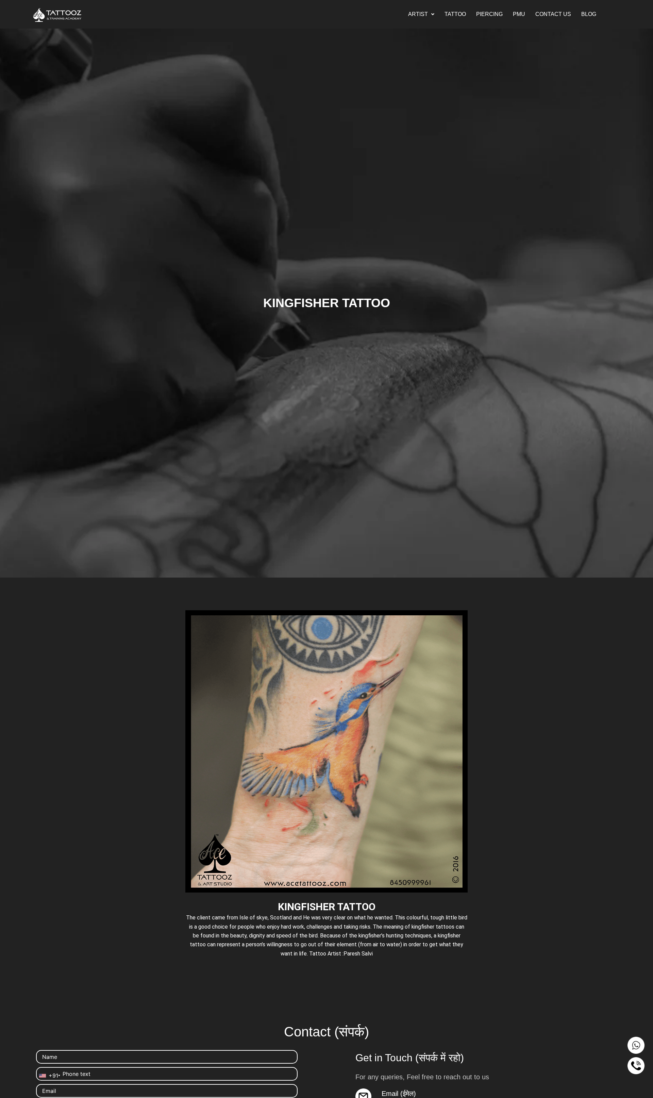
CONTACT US (553, 14)
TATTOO (455, 14)
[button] (421, 14)
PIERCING (489, 14)
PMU (519, 14)
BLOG (588, 14)
